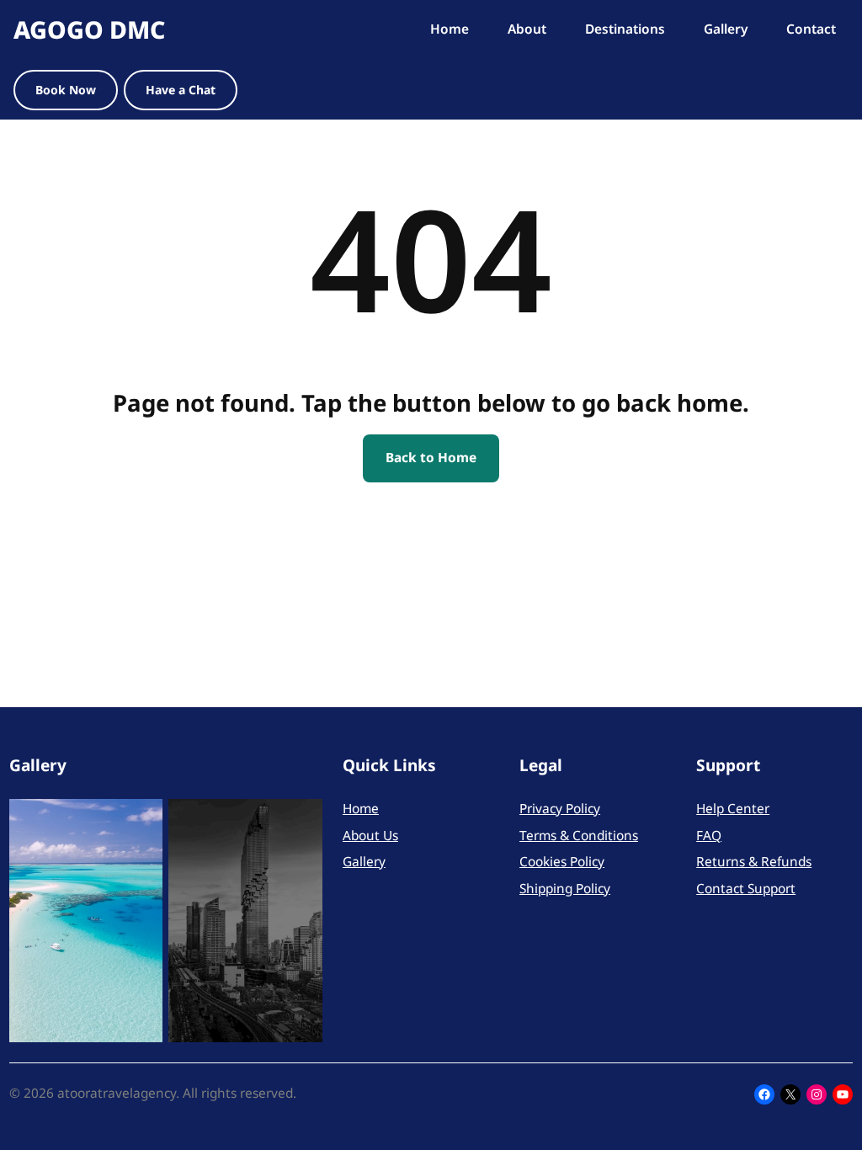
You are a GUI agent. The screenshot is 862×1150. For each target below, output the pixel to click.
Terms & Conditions (578, 835)
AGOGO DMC (89, 29)
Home (361, 808)
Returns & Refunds (753, 861)
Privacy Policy (559, 808)
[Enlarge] (140, 820)
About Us (370, 835)
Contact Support (745, 888)
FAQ (708, 835)
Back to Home (431, 457)
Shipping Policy (564, 888)
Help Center (732, 808)
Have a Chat (181, 90)
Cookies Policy (561, 861)
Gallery (364, 861)
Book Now (65, 90)
